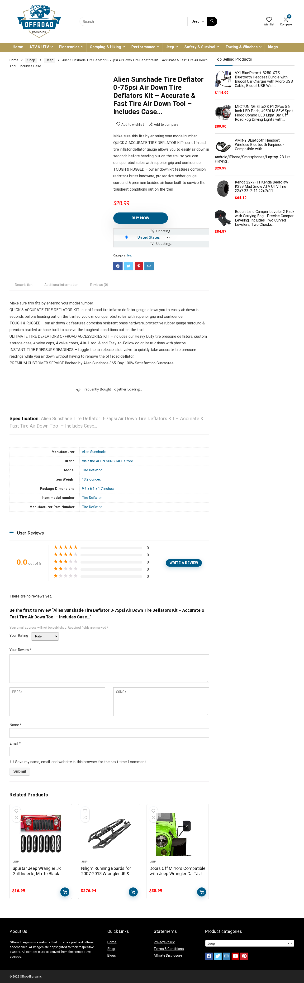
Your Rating (19, 635)
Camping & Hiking (105, 47)
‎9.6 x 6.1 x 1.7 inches (98, 489)
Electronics (69, 47)
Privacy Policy (164, 942)
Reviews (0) (99, 285)
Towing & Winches (241, 47)
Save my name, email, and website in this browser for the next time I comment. (81, 762)
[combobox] (249, 943)
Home (18, 47)
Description (24, 285)
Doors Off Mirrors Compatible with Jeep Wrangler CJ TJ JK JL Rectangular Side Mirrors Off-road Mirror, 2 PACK (177, 876)
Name (16, 725)
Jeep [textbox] (248, 943)
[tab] (24, 284)
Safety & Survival (199, 47)
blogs (273, 47)
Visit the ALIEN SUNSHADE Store (107, 461)
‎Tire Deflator (92, 470)
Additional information (61, 285)
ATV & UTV (39, 47)
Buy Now (140, 218)
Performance (143, 47)
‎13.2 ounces (91, 479)
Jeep (170, 47)
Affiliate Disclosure (168, 955)
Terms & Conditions (169, 949)
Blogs (111, 955)
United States (148, 237)
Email (15, 743)
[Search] (212, 21)
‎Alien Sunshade (94, 452)
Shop (31, 60)
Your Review (21, 650)
